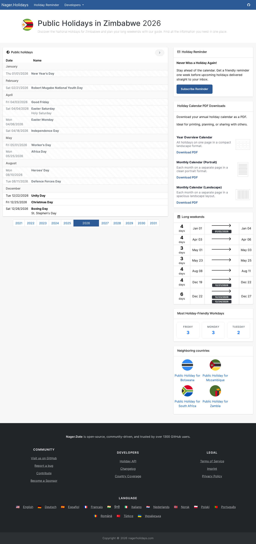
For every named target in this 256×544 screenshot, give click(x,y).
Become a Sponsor (44, 481)
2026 (86, 223)
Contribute (44, 473)
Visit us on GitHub (44, 458)
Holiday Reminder (46, 5)
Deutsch (50, 507)
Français (97, 507)
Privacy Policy (212, 476)
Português (228, 507)
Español (73, 507)
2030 (141, 223)
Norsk (185, 507)
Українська (153, 516)
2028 (117, 223)
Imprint (212, 469)
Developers (73, 5)
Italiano (136, 507)
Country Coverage (128, 476)
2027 (105, 223)
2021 (18, 223)
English (28, 507)
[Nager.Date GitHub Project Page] (248, 5)
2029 (129, 223)
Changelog (128, 469)
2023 (43, 223)
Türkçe (128, 516)
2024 (55, 223)
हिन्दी (117, 507)
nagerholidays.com (140, 538)
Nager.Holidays (14, 5)
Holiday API (128, 461)
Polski (205, 507)
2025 (67, 223)
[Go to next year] (159, 52)
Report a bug (43, 466)
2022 (30, 223)
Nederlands (161, 507)
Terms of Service (212, 461)
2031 (153, 223)
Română (106, 516)
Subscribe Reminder (194, 89)
